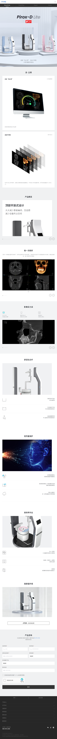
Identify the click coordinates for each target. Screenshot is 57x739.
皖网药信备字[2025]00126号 (22, 736)
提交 (28, 687)
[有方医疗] (3, 1)
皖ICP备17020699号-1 (8, 733)
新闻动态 (4, 711)
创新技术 (4, 708)
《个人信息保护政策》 (20, 675)
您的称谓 (4, 645)
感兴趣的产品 (5, 660)
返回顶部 (41, 697)
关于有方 (4, 705)
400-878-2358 (37, 638)
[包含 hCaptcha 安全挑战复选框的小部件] (13, 680)
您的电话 (31, 645)
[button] (50, 239)
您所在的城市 (5, 653)
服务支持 (4, 714)
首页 (14, 697)
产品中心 (4, 702)
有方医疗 (22, 734)
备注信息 (4, 667)
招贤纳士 (4, 717)
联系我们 (4, 721)
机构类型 (31, 653)
